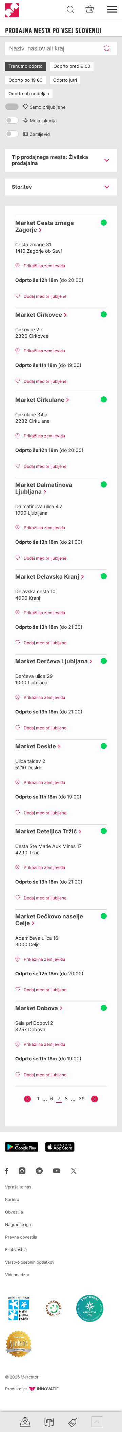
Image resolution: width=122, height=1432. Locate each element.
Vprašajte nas (18, 1186)
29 (82, 1098)
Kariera (12, 1199)
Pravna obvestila (21, 1237)
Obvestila (14, 1212)
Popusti (72, 1421)
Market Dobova (35, 1008)
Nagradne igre (19, 1224)
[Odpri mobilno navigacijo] (112, 8)
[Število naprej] (94, 1099)
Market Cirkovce (37, 314)
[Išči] (70, 9)
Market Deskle (34, 746)
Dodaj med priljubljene (45, 296)
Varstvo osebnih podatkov (30, 1262)
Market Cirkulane (38, 399)
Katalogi (49, 1421)
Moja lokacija (43, 120)
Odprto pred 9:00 (72, 66)
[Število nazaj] (27, 1099)
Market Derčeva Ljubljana (49, 661)
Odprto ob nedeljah (28, 93)
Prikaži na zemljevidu (44, 265)
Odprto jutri (65, 80)
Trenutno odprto (25, 66)
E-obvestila (16, 1249)
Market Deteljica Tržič (44, 831)
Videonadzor (17, 1274)
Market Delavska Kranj (45, 576)
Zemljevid (40, 134)
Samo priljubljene (48, 107)
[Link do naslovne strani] (12, 10)
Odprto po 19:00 (25, 80)
